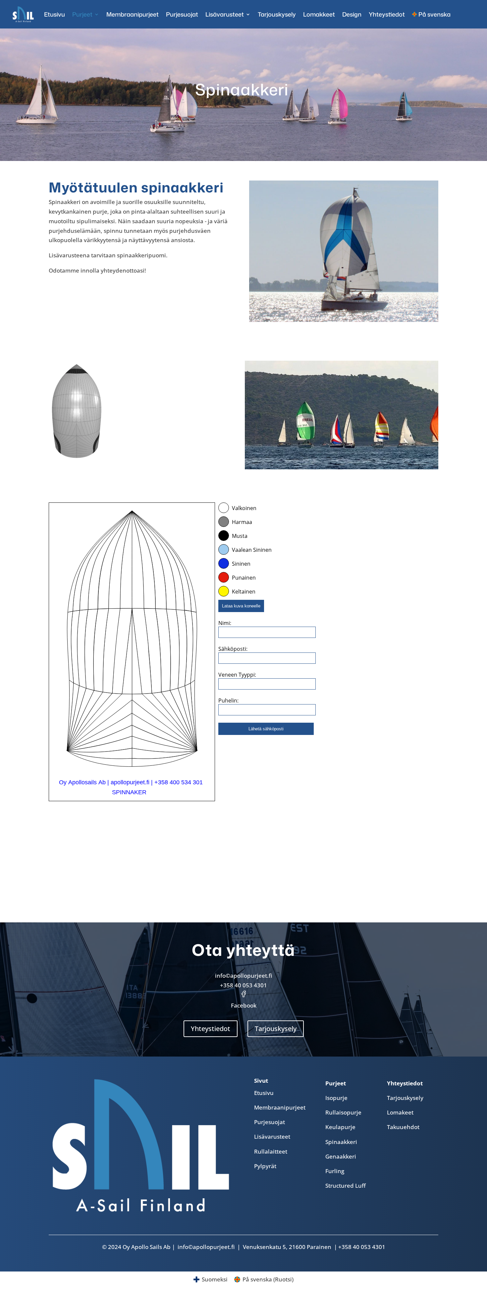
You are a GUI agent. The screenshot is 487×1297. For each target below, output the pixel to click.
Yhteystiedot (387, 14)
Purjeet (82, 14)
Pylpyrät (265, 1166)
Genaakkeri (340, 1156)
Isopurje (336, 1098)
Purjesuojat (182, 14)
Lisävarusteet (224, 14)
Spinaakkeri (341, 1142)
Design (351, 14)
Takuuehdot (403, 1127)
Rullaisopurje (343, 1112)
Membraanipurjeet (132, 14)
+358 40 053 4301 (243, 985)
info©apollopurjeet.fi (243, 975)
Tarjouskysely (277, 14)
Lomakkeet (319, 14)
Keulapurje (340, 1127)
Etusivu (54, 14)
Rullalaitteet (270, 1151)
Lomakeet (400, 1112)
